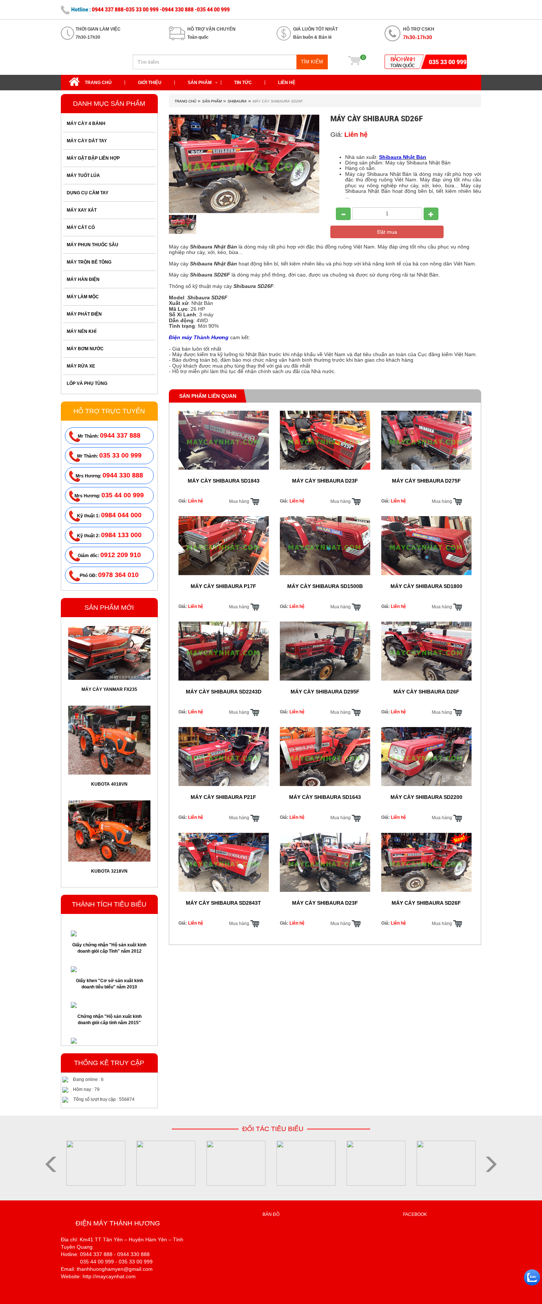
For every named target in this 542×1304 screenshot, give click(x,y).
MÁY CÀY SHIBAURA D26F (426, 692)
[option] (109, 661)
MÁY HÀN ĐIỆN (83, 279)
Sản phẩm (200, 82)
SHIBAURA (237, 101)
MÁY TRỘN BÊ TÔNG (89, 262)
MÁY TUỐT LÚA (83, 175)
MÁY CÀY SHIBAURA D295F (325, 692)
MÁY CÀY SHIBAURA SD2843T (223, 903)
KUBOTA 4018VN (109, 696)
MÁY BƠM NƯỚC (85, 348)
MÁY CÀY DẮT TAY (87, 140)
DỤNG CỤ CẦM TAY (87, 192)
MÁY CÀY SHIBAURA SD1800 (426, 586)
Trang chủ (98, 82)
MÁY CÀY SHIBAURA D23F (325, 481)
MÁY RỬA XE (81, 366)
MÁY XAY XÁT (82, 210)
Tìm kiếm (312, 62)
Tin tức (243, 82)
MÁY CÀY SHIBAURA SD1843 (224, 481)
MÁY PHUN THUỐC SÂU (92, 244)
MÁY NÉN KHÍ (81, 331)
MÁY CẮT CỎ (81, 227)
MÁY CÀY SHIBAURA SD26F (109, 863)
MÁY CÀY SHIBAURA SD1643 (325, 797)
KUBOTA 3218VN (109, 783)
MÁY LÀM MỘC (83, 296)
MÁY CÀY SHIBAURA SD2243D (223, 692)
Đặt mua (387, 232)
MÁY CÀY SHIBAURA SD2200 (426, 797)
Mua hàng (239, 501)
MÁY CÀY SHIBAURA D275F (426, 481)
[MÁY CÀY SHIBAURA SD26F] (183, 224)
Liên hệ (286, 82)
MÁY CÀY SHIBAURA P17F (223, 586)
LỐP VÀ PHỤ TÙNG (87, 383)
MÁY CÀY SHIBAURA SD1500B (325, 586)
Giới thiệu (149, 82)
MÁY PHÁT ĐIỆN (84, 314)
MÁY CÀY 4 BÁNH (86, 123)
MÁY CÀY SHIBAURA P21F (223, 797)
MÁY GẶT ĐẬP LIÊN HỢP (93, 158)
